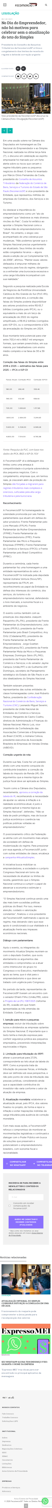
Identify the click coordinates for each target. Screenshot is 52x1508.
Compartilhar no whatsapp (18, 1163)
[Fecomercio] (26, 5)
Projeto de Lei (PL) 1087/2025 (20, 1001)
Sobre (4, 1438)
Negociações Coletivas (12, 1449)
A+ (18, 68)
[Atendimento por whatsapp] (45, 1501)
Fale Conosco (8, 1414)
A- (23, 68)
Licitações (6, 1464)
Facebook (24, 76)
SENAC (5, 1456)
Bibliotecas (7, 1467)
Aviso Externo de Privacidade (15, 1471)
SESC (4, 1453)
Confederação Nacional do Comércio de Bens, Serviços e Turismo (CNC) (24, 701)
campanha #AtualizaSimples (19, 857)
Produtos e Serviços (11, 1488)
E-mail (18, 76)
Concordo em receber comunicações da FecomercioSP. (23, 1206)
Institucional (5, 5)
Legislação (6, 1295)
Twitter (30, 76)
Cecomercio (7, 1460)
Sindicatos (6, 1445)
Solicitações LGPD (10, 1421)
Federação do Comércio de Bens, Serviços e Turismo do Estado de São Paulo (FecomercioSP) (25, 187)
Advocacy (6, 1491)
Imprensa (6, 1441)
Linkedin (36, 76)
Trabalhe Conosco (10, 1417)
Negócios (6, 1355)
